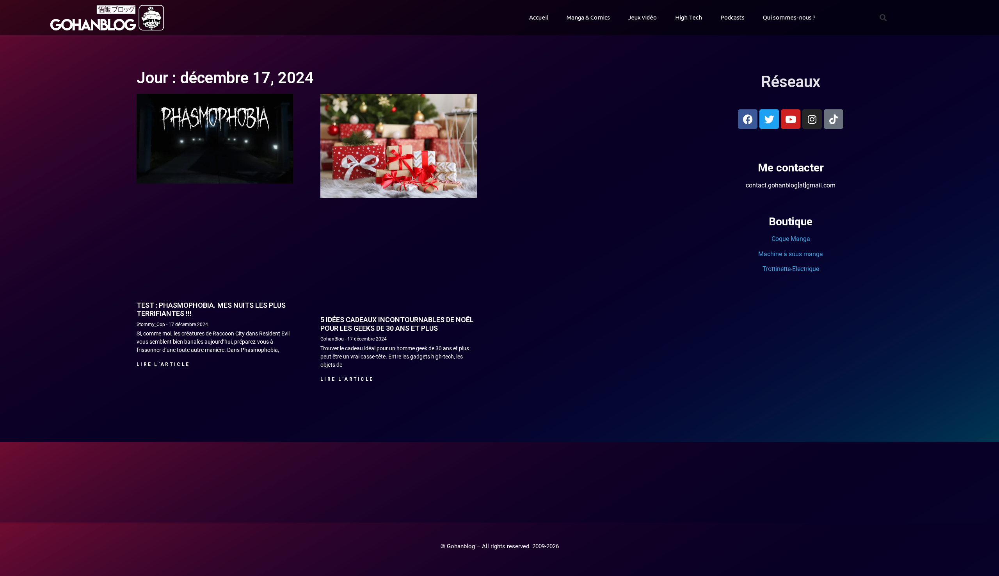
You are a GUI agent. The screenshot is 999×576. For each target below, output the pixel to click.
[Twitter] (769, 119)
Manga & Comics (588, 17)
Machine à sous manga (790, 254)
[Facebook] (747, 119)
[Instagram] (812, 119)
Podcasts (732, 17)
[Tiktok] (833, 119)
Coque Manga (790, 239)
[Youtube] (790, 119)
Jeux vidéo (642, 17)
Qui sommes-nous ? (789, 17)
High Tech (688, 17)
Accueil (538, 17)
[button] (882, 17)
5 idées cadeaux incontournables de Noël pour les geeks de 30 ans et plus (397, 324)
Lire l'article (163, 364)
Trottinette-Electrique (791, 269)
